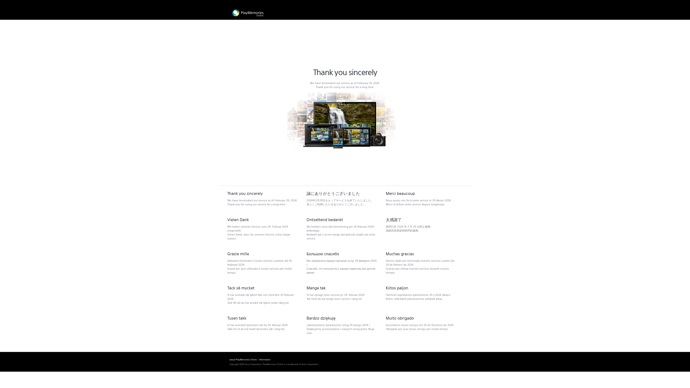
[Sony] (450, 3)
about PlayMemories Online (243, 359)
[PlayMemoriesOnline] (248, 12)
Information (264, 359)
